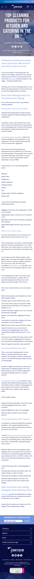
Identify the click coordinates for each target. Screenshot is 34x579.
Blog (8, 50)
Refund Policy (19, 559)
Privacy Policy (6, 559)
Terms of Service (27, 559)
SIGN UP (27, 521)
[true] (32, 1)
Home (4, 50)
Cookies (12, 559)
